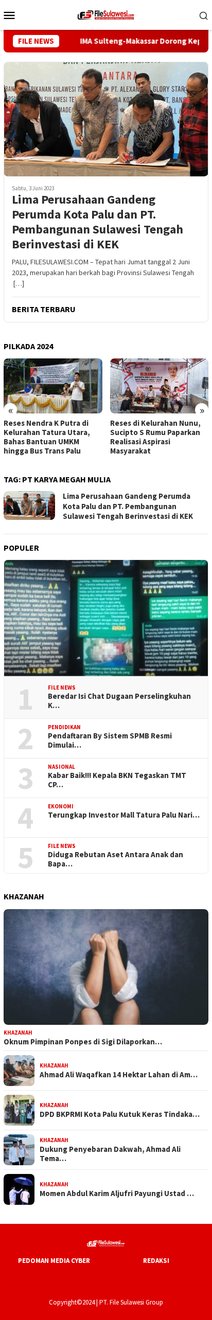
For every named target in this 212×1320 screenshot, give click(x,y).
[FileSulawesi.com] (106, 14)
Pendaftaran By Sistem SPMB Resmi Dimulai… (110, 740)
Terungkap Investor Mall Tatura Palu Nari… (124, 815)
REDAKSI (156, 1260)
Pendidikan (64, 727)
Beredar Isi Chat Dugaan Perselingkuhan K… (119, 701)
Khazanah (18, 1032)
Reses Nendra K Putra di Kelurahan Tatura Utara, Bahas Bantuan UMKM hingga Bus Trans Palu (47, 437)
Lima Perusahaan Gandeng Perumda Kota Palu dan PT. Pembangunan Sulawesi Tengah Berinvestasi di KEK (97, 221)
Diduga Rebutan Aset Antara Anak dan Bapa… (115, 859)
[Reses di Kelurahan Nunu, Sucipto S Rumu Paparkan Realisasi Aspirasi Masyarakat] (159, 385)
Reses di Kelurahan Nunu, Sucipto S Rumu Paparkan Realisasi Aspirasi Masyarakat (155, 437)
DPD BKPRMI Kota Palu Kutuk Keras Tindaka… (120, 1114)
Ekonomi (61, 806)
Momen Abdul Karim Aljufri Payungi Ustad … (117, 1193)
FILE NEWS (62, 687)
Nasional (61, 766)
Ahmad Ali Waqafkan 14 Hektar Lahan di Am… (119, 1074)
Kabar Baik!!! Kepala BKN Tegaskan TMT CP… (117, 780)
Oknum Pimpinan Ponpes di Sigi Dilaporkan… (83, 1041)
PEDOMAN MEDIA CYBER (54, 1260)
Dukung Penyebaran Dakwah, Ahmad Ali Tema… (110, 1154)
